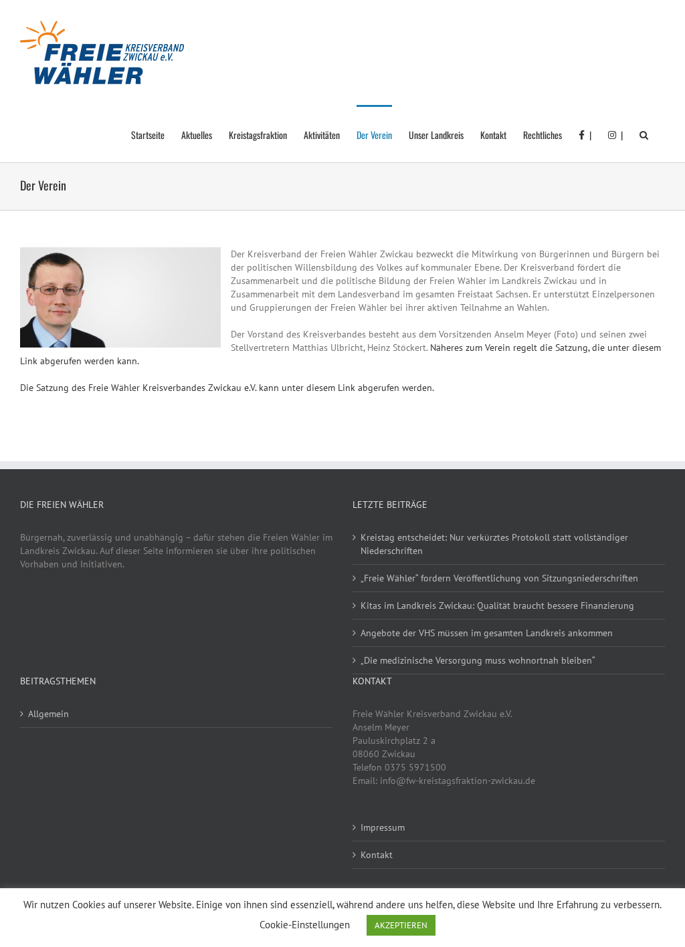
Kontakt (377, 855)
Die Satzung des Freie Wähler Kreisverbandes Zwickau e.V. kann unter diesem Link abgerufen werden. (227, 388)
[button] (644, 133)
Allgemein (48, 714)
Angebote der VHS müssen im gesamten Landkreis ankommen (487, 633)
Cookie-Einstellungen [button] (305, 924)
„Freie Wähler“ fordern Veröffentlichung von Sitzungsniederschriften (499, 578)
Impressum (383, 827)
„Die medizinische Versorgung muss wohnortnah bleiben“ (478, 660)
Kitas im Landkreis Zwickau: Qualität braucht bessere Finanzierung (497, 605)
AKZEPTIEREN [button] (401, 925)
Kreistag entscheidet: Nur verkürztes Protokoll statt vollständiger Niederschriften (494, 544)
